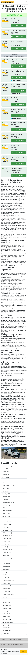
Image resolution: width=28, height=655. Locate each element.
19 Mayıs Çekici (7, 583)
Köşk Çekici (5, 499)
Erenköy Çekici (6, 591)
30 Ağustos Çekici (7, 530)
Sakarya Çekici (6, 611)
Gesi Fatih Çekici (7, 630)
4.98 (4, 20)
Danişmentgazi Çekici (8, 502)
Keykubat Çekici (7, 597)
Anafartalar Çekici (7, 560)
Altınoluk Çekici (7, 563)
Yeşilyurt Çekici (7, 613)
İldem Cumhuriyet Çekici (9, 485)
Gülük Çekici (6, 507)
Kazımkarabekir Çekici (8, 594)
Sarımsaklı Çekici (7, 619)
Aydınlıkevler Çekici (8, 622)
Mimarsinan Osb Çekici (8, 466)
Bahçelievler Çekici (7, 505)
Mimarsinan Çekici (7, 552)
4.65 (4, 99)
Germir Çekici (6, 474)
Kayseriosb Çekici (7, 549)
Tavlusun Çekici (7, 566)
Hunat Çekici (6, 468)
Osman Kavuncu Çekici (8, 558)
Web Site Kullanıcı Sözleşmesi (15, 644)
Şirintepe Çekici (7, 544)
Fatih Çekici (6, 569)
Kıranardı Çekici (7, 586)
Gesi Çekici (5, 482)
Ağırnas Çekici (6, 516)
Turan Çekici (6, 527)
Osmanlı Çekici (6, 588)
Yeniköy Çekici (6, 496)
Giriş (3, 647)
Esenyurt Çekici (7, 538)
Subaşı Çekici (6, 491)
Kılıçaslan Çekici (7, 524)
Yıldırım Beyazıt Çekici (8, 519)
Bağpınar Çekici (7, 521)
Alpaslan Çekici (6, 577)
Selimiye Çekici (6, 547)
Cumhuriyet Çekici (7, 480)
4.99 (4, 87)
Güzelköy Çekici (7, 574)
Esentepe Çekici (7, 600)
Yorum (6, 20)
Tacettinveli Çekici (7, 535)
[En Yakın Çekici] (7, 2)
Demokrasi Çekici (7, 510)
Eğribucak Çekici (7, 625)
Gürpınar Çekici (6, 616)
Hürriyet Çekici (6, 627)
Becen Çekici (6, 633)
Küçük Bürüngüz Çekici (8, 533)
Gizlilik (4, 644)
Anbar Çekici (6, 477)
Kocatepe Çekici (7, 608)
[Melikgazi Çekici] (14, 453)
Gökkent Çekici (6, 555)
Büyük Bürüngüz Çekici (8, 580)
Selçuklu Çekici (6, 541)
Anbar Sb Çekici (7, 602)
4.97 (3, 72)
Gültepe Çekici (6, 488)
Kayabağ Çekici (7, 572)
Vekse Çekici (6, 471)
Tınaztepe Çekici (7, 494)
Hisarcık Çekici (6, 513)
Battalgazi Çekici (7, 605)
